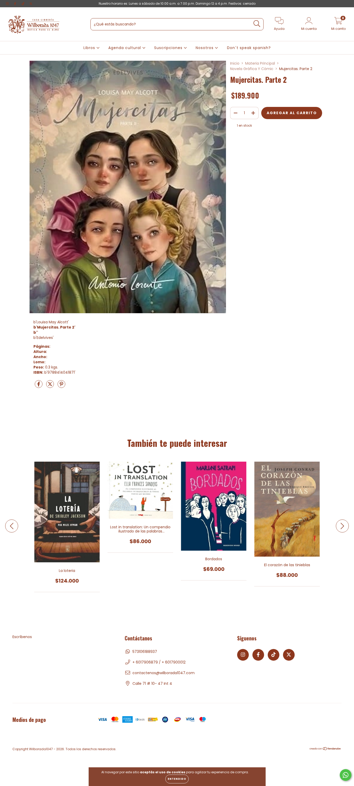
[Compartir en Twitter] (50, 386)
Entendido (177, 779)
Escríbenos (22, 636)
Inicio (234, 63)
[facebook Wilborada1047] (15, 3)
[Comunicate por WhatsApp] (345, 775)
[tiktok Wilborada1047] (23, 3)
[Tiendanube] (325, 749)
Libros (89, 47)
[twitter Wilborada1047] (30, 3)
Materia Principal (260, 63)
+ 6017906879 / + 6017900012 (159, 662)
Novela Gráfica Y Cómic (251, 68)
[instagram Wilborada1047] (8, 3)
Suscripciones (169, 47)
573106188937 (144, 651)
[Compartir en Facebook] (39, 386)
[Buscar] (257, 24)
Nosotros (205, 47)
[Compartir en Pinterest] (61, 386)
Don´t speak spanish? (249, 47)
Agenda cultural (125, 47)
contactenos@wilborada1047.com (163, 672)
